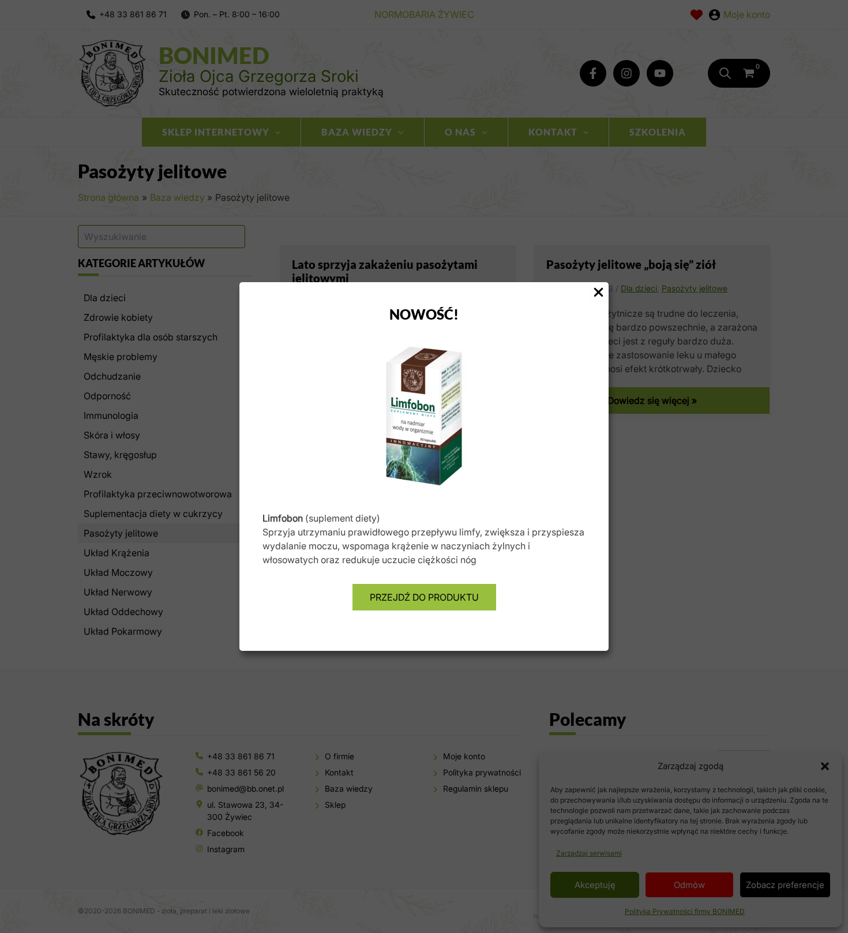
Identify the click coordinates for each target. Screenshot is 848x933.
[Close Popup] (598, 293)
